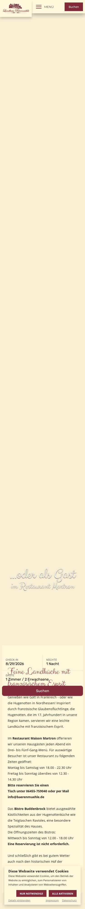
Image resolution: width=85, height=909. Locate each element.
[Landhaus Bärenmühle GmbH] (16, 8)
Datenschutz (69, 900)
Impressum (52, 900)
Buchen (74, 7)
